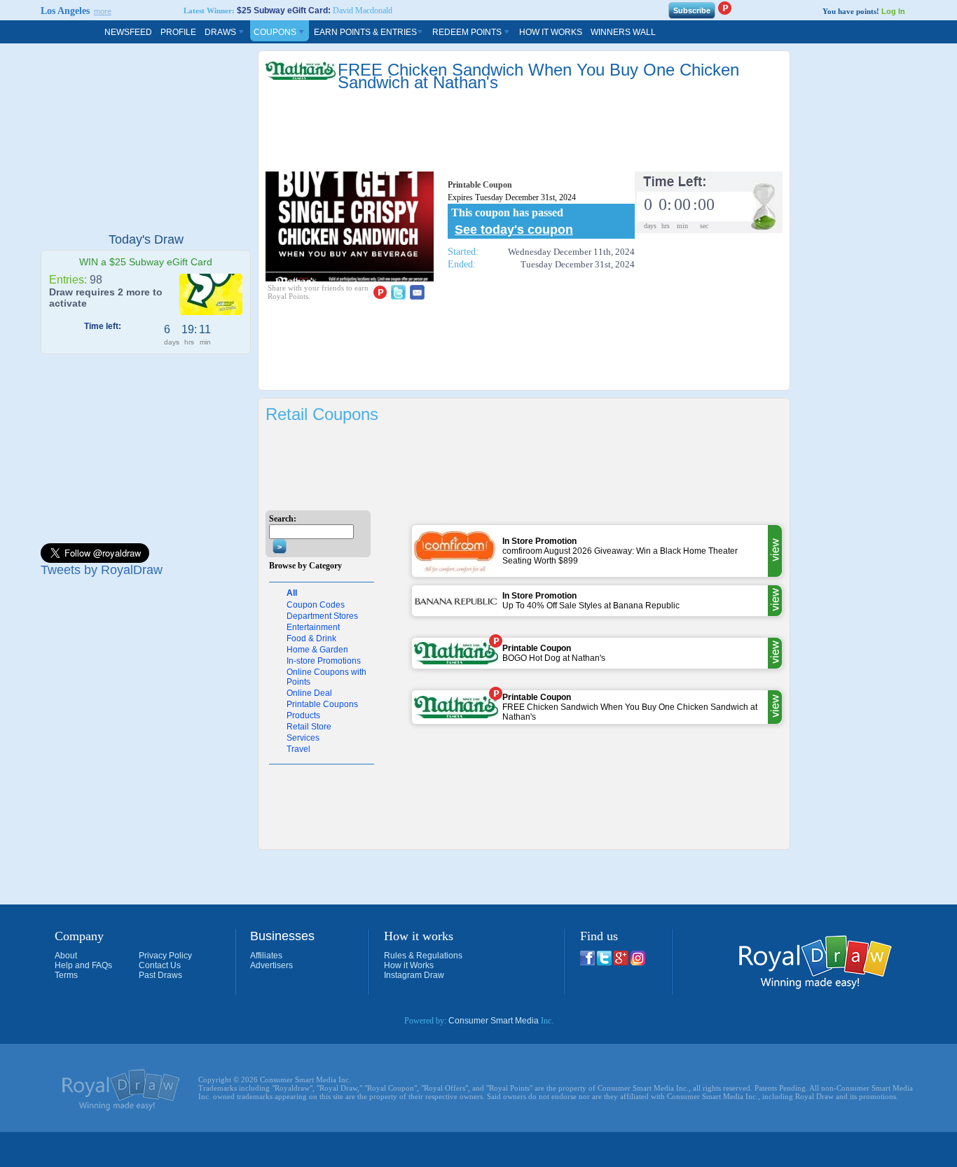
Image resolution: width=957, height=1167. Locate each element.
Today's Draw (146, 239)
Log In (893, 11)
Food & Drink (311, 638)
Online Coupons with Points (326, 677)
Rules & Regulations (423, 955)
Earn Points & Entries (365, 32)
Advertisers (271, 965)
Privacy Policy (165, 955)
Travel (298, 749)
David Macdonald (362, 10)
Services (303, 738)
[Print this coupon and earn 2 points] (495, 641)
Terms (66, 975)
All (292, 593)
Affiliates (266, 955)
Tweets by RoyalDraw (102, 570)
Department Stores (322, 616)
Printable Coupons (322, 704)
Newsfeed (128, 32)
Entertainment (313, 627)
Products (303, 715)
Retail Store (309, 727)
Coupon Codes (316, 605)
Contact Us (160, 965)
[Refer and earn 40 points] (380, 292)
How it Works (409, 965)
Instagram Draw (414, 975)
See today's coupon (514, 230)
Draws (221, 32)
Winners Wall (623, 32)
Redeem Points (468, 32)
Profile (178, 32)
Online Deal (309, 693)
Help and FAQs (83, 965)
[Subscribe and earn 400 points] (724, 8)
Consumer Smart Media (493, 1021)
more (102, 11)
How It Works (550, 32)
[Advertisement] (146, 137)
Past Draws (160, 975)
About (66, 955)
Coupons (276, 32)
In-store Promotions (324, 661)
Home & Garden (317, 650)
